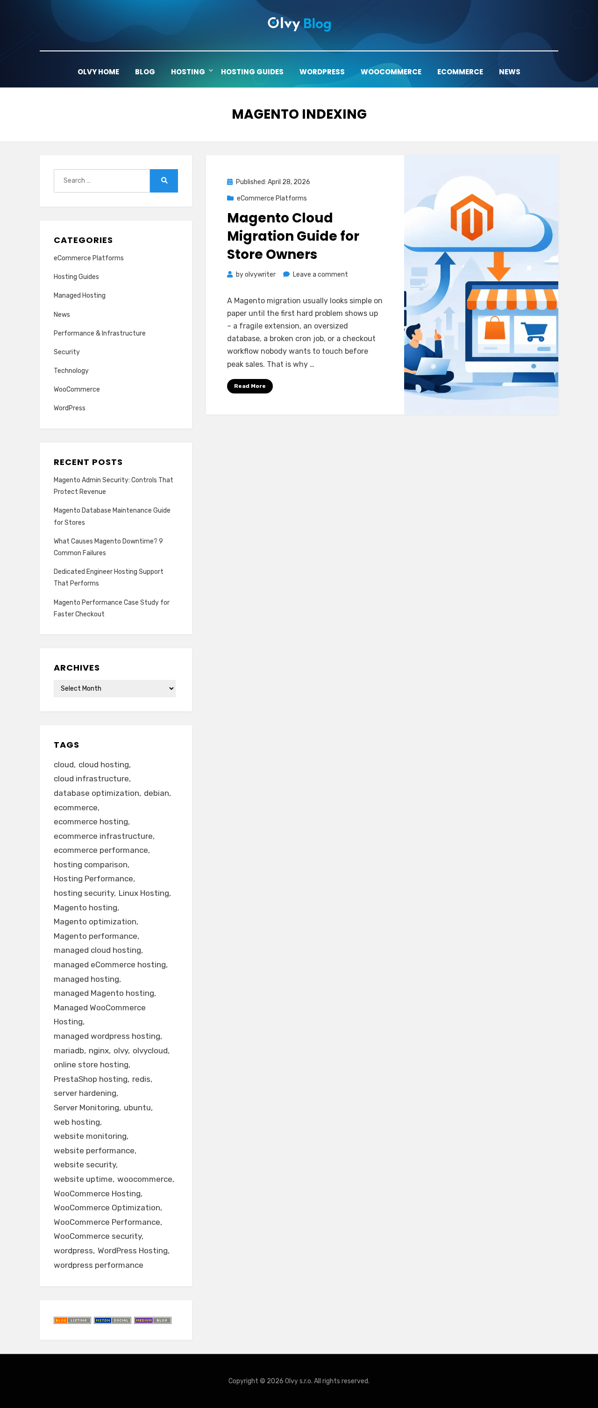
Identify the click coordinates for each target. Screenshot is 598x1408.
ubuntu (137, 1107)
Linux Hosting (144, 893)
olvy (121, 1050)
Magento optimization (95, 921)
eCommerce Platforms (272, 198)
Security (67, 352)
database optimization (96, 793)
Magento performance (95, 936)
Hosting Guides (252, 72)
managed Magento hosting (104, 993)
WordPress (322, 72)
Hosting (188, 72)
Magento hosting (85, 907)
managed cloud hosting (97, 950)
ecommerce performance (101, 850)
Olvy (291, 1381)
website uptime (83, 1179)
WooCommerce (391, 72)
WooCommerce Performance (107, 1222)
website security (85, 1164)
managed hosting (86, 979)
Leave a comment (320, 275)
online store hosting (91, 1064)
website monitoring (90, 1136)
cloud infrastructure (91, 778)
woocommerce (144, 1179)
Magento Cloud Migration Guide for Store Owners (293, 236)
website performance (94, 1150)
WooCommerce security (98, 1236)
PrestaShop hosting (91, 1079)
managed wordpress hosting (107, 1036)
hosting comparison (91, 864)
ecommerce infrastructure (103, 836)
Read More (250, 386)
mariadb (69, 1050)
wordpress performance (98, 1265)
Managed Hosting (80, 296)
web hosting (77, 1122)
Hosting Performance (93, 878)
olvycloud (150, 1050)
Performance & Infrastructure (100, 333)
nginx (99, 1050)
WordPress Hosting (133, 1250)
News (509, 72)
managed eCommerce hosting (110, 964)
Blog (145, 72)
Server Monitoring (86, 1107)
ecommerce (76, 807)
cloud (64, 764)
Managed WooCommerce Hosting (100, 1015)
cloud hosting (103, 764)
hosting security (84, 893)
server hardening (85, 1093)
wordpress (73, 1250)
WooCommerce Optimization (107, 1207)
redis (141, 1079)
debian (156, 793)
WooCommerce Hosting (97, 1193)
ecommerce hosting (91, 821)
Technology (71, 371)
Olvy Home (98, 72)
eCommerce (460, 72)
